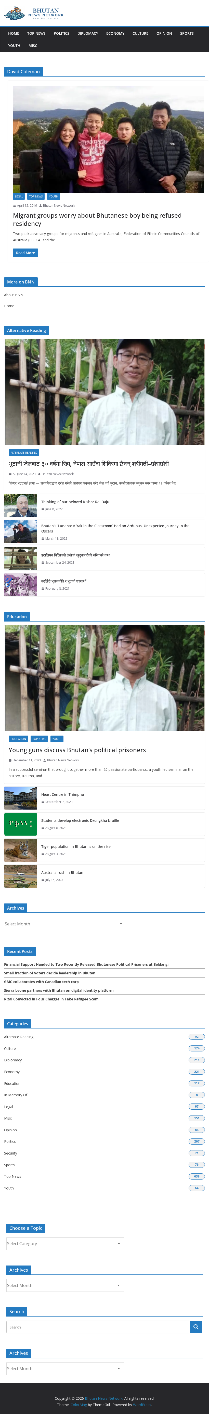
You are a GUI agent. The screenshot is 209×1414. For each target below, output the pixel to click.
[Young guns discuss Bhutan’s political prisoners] (104, 678)
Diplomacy (87, 33)
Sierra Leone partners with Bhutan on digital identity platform (59, 990)
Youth (14, 45)
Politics (61, 33)
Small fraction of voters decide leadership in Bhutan (49, 973)
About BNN (13, 294)
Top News (36, 33)
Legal (19, 196)
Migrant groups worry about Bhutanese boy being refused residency (97, 219)
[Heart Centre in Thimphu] (20, 798)
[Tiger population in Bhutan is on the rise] (20, 850)
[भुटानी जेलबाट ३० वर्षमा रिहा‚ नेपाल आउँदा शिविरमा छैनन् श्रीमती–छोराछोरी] (104, 392)
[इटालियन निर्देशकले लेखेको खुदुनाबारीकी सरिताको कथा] (20, 558)
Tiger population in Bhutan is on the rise (76, 846)
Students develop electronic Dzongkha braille (80, 820)
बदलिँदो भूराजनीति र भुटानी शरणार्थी (63, 581)
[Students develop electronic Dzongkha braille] (20, 824)
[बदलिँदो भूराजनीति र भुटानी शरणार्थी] (20, 584)
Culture (140, 33)
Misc (33, 45)
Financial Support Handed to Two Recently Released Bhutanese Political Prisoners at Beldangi (86, 964)
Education (18, 739)
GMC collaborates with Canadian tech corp (41, 981)
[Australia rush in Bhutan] (20, 876)
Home (13, 33)
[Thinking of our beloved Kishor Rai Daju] (20, 505)
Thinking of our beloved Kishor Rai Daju (75, 501)
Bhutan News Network (59, 205)
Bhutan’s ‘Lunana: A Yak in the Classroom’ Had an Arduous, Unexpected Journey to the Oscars (115, 528)
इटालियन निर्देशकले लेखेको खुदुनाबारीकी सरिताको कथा (75, 555)
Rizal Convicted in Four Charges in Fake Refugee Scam (51, 999)
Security (10, 1153)
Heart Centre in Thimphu (62, 794)
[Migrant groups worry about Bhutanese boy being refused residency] (108, 139)
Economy (115, 33)
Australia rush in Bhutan (62, 872)
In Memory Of (15, 1095)
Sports (187, 33)
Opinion (164, 33)
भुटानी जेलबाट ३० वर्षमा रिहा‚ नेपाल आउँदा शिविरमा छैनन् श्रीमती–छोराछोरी (89, 463)
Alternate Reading (24, 452)
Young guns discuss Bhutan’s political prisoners (77, 750)
